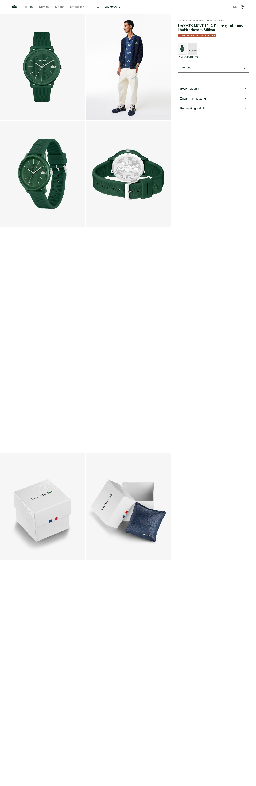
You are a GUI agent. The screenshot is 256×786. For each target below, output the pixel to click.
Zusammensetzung (193, 98)
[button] (242, 7)
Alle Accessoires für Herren (191, 21)
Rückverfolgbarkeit (192, 108)
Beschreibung (189, 88)
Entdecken (77, 7)
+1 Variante (193, 49)
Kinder (59, 7)
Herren (28, 7)
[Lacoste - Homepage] (14, 7)
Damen (44, 7)
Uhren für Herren (215, 21)
